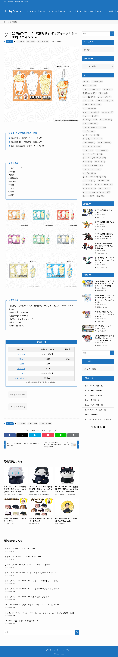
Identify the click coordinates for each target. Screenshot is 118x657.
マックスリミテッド (103, 184)
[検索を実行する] (77, 632)
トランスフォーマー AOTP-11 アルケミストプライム (27, 598)
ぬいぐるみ (89, 97)
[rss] (101, 427)
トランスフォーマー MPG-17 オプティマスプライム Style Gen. (31, 574)
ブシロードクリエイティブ (94, 177)
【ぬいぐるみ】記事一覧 (93, 405)
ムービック (89, 188)
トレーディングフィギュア (94, 158)
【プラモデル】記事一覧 (93, 390)
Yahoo (21, 364)
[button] (10, 435)
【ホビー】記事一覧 (91, 400)
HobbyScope (12, 11)
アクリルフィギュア (92, 104)
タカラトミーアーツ (92, 146)
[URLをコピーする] (73, 435)
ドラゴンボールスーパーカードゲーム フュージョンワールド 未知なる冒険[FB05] (39, 614)
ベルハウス (103, 181)
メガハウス (104, 188)
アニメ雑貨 (20, 41)
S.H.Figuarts (89, 93)
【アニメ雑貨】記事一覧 (93, 395)
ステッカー (89, 142)
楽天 (21, 359)
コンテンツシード (43, 41)
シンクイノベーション (93, 139)
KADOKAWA (89, 85)
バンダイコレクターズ (93, 165)
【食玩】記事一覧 (91, 414)
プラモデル (89, 181)
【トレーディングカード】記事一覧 (97, 419)
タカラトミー (104, 142)
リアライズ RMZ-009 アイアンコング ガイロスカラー (27, 566)
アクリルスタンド (104, 101)
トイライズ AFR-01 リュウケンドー (20, 550)
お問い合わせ (50, 650)
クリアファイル (90, 123)
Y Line (103, 93)
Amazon (21, 354)
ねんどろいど (104, 97)
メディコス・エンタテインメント (96, 192)
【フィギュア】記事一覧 (93, 386)
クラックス (106, 120)
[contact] (104, 427)
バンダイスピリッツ (92, 169)
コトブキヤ (89, 131)
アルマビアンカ (91, 112)
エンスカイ (107, 112)
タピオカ (88, 150)
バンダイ (99, 162)
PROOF (107, 89)
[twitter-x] (92, 427)
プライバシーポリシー (64, 650)
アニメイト (21, 373)
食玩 (100, 196)
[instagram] (95, 427)
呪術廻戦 (9, 41)
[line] (98, 427)
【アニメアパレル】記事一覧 (95, 410)
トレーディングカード (93, 154)
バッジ (87, 162)
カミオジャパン (90, 116)
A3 (86, 82)
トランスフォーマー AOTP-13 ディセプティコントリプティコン (32, 582)
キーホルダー (31, 41)
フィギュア (89, 173)
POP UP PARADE (91, 89)
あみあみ (21, 369)
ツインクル (102, 150)
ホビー (87, 184)
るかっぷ (88, 101)
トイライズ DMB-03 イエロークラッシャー (23, 558)
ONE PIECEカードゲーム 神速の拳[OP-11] (23, 622)
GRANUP (97, 82)
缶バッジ (88, 196)
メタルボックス (21, 378)
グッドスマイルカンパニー (94, 127)
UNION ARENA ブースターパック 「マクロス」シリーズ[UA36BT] (33, 606)
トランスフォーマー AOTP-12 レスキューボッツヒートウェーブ (32, 590)
